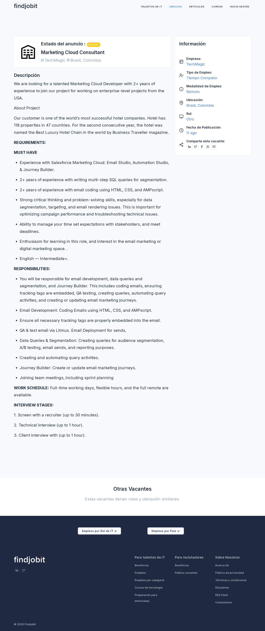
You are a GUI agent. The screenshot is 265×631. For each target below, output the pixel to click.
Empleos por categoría (149, 580)
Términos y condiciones (231, 580)
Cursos (217, 6)
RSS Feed (221, 595)
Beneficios (142, 565)
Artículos (196, 6)
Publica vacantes (186, 572)
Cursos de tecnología (149, 587)
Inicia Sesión (239, 6)
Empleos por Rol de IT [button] (97, 530)
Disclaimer (222, 587)
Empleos (175, 6)
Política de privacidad (229, 572)
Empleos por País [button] (164, 530)
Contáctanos (223, 602)
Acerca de (222, 565)
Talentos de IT (151, 6)
